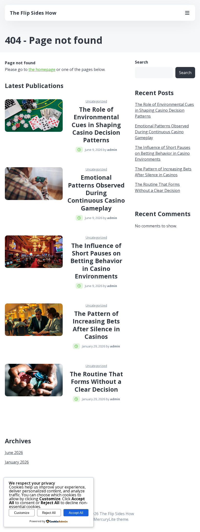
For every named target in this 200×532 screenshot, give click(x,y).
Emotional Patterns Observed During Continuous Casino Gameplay (96, 192)
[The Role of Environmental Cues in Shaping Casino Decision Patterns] (34, 115)
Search (141, 62)
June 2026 (14, 452)
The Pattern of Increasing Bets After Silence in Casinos (96, 325)
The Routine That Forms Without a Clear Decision (96, 381)
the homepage (42, 69)
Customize (21, 513)
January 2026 (17, 462)
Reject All (49, 513)
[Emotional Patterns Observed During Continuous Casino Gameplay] (34, 183)
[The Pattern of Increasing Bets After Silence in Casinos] (34, 319)
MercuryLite (104, 519)
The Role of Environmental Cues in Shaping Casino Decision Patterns (96, 124)
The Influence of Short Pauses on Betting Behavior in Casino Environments (96, 260)
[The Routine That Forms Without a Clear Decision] (34, 380)
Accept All (76, 513)
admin (112, 149)
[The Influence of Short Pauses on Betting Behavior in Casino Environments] (34, 251)
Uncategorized (96, 101)
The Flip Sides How (33, 13)
